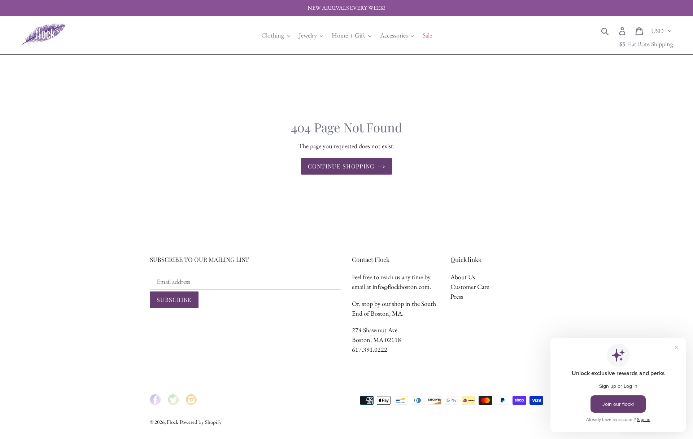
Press (456, 296)
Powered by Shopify (201, 421)
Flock (172, 421)
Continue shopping (341, 166)
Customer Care (469, 286)
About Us (462, 277)
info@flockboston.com (401, 286)
